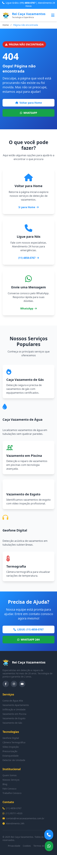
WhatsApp (26, 308)
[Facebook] (6, 684)
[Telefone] (48, 835)
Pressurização (10, 751)
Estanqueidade (11, 755)
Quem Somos (10, 775)
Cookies (27, 845)
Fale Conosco (9, 788)
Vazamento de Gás (12, 722)
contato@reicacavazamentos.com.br (25, 818)
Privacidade (14, 845)
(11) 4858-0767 (26, 258)
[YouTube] (22, 684)
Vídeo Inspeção (11, 746)
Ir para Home (27, 207)
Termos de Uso (41, 845)
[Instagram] (14, 684)
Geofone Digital (11, 737)
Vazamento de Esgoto (14, 718)
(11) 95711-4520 (14, 813)
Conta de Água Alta (13, 700)
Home (6, 24)
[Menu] (52, 15)
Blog (5, 784)
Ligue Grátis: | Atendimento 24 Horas (30, 4)
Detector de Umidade (14, 760)
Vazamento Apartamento (16, 705)
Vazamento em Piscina (14, 713)
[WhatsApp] (49, 846)
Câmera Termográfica (14, 742)
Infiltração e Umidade (14, 709)
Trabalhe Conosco (12, 793)
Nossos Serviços (11, 779)
